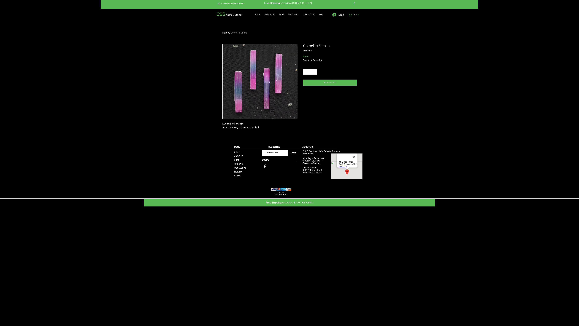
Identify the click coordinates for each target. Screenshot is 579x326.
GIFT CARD (239, 164)
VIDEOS (237, 175)
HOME (236, 152)
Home (225, 33)
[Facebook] (354, 3)
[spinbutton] (310, 72)
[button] (354, 14)
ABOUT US (238, 156)
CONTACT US (240, 168)
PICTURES (238, 172)
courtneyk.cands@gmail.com (232, 3)
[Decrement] (305, 72)
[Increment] (314, 72)
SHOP (236, 160)
